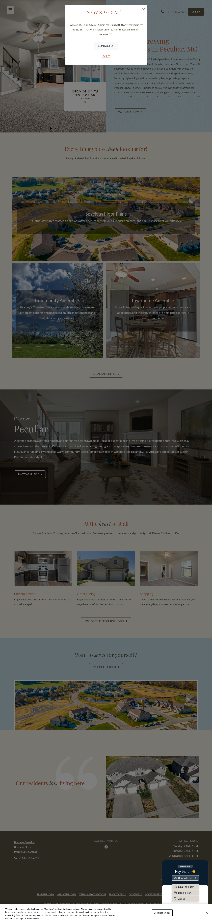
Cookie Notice (32, 918)
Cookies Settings (162, 912)
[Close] (206, 912)
